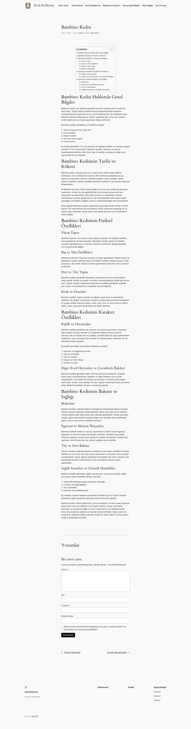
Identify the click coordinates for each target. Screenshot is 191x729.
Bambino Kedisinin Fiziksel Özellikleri (93, 58)
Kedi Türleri (95, 33)
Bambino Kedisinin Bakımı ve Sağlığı (92, 79)
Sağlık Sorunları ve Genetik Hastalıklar (96, 90)
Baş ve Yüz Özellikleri (90, 64)
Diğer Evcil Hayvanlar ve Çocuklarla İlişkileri (98, 76)
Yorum (64, 569)
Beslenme (85, 82)
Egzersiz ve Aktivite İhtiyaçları (93, 84)
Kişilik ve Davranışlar (89, 74)
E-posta (65, 605)
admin (81, 33)
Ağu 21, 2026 (66, 33)
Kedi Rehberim (44, 5)
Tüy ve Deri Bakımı (89, 87)
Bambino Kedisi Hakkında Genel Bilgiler (93, 53)
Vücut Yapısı (86, 61)
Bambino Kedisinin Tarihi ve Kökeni (92, 56)
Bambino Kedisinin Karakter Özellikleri (93, 71)
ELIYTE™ (35, 716)
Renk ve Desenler (88, 69)
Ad (63, 595)
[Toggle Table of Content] (111, 49)
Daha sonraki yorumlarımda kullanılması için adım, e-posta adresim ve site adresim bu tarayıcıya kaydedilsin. (95, 628)
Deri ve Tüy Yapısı (88, 66)
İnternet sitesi (67, 616)
